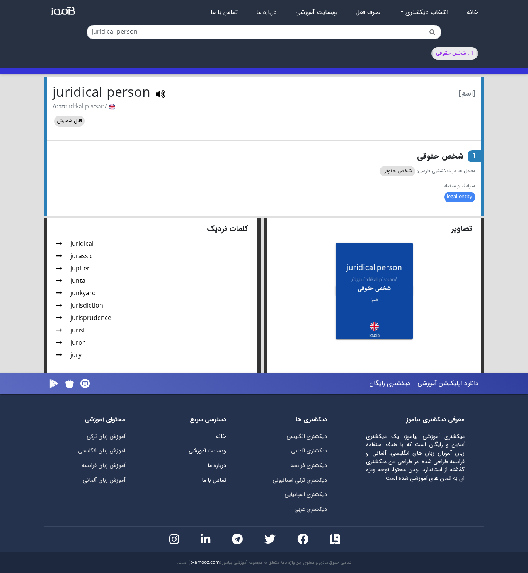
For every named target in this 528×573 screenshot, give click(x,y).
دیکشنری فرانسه (308, 465)
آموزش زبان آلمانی (104, 480)
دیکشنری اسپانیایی (305, 494)
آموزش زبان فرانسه (103, 465)
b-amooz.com (205, 562)
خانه (472, 12)
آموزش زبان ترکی (106, 436)
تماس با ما (224, 12)
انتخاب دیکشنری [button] (426, 12)
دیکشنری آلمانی (309, 450)
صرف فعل (368, 12)
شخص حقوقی (397, 171)
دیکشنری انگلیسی (306, 436)
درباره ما (266, 12)
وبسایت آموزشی (316, 12)
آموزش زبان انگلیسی (101, 450)
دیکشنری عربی (310, 509)
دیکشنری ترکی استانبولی (300, 480)
